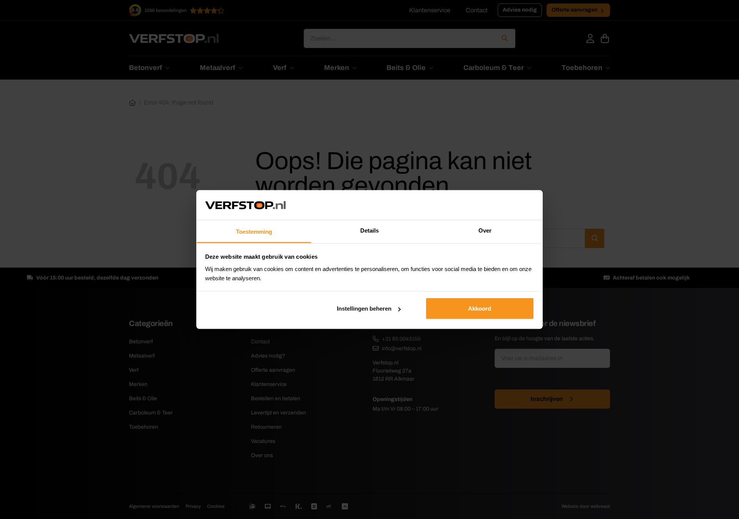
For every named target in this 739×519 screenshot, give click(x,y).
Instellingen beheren (364, 308)
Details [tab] (369, 230)
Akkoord (479, 308)
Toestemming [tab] (254, 231)
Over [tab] (485, 230)
